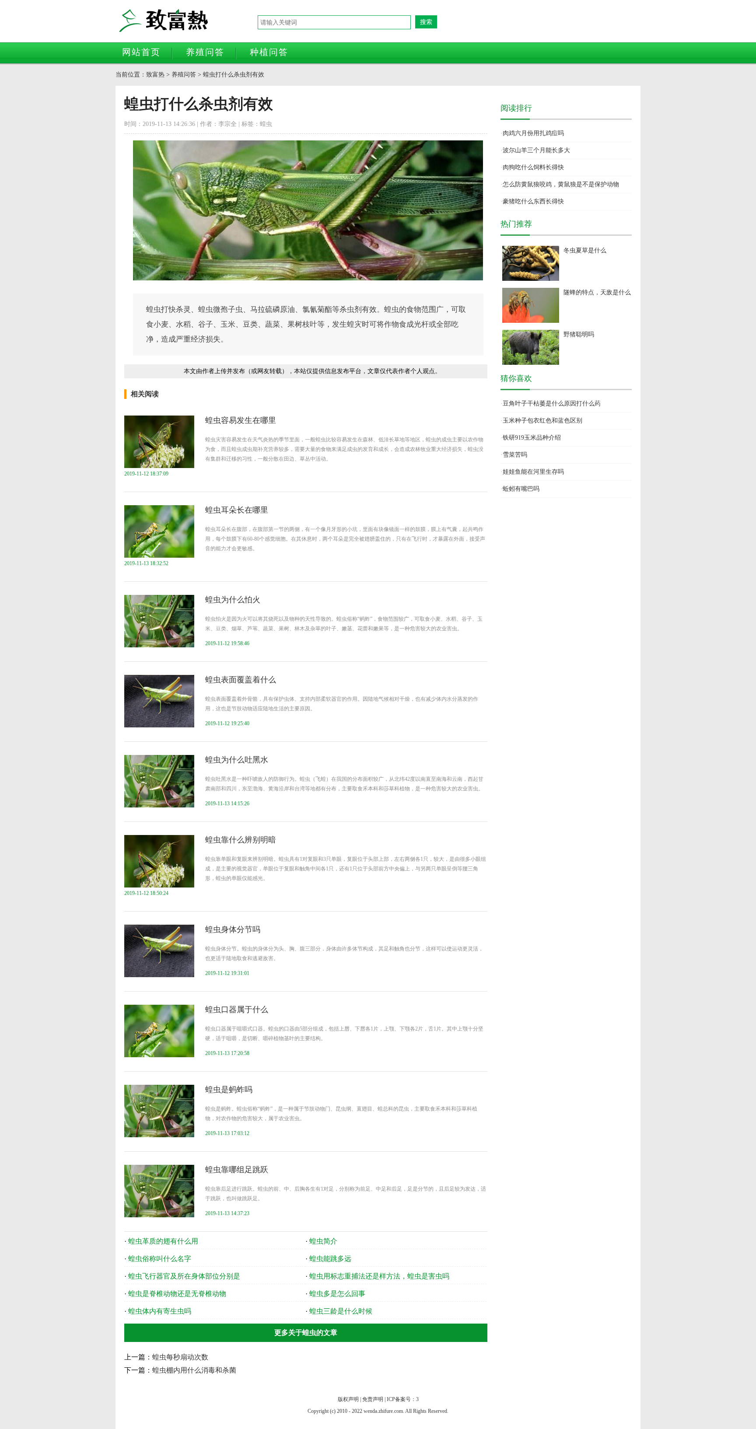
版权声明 (348, 1399)
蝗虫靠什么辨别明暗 (240, 839)
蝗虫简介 (323, 1241)
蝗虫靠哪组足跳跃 (236, 1169)
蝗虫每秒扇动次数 (180, 1357)
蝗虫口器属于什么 (236, 1009)
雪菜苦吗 (515, 454)
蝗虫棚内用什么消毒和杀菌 (194, 1370)
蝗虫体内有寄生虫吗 (159, 1311)
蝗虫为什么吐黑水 (236, 759)
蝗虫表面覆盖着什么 (240, 679)
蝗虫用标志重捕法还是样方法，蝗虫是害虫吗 (379, 1276)
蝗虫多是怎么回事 (337, 1293)
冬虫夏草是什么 (585, 250)
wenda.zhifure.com (383, 1411)
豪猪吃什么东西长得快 (533, 201)
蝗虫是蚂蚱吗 (228, 1089)
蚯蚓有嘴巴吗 (521, 489)
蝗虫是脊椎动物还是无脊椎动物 (177, 1293)
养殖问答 (205, 52)
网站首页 (141, 52)
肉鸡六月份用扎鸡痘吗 (533, 133)
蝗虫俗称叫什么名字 (159, 1258)
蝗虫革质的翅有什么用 (163, 1241)
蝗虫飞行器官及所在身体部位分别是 (184, 1276)
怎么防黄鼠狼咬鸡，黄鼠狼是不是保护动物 (561, 184)
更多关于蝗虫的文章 (305, 1332)
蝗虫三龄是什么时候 (340, 1311)
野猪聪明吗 (579, 334)
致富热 (188, 21)
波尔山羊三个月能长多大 (536, 150)
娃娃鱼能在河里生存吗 (533, 471)
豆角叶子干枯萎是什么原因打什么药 (552, 403)
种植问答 (269, 52)
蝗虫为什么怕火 (232, 599)
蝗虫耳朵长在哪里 (236, 510)
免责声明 (372, 1399)
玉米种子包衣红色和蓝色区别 (542, 420)
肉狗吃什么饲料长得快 (533, 167)
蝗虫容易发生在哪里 (240, 420)
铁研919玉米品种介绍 (532, 437)
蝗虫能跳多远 (330, 1258)
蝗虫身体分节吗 (232, 929)
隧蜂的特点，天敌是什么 (597, 292)
